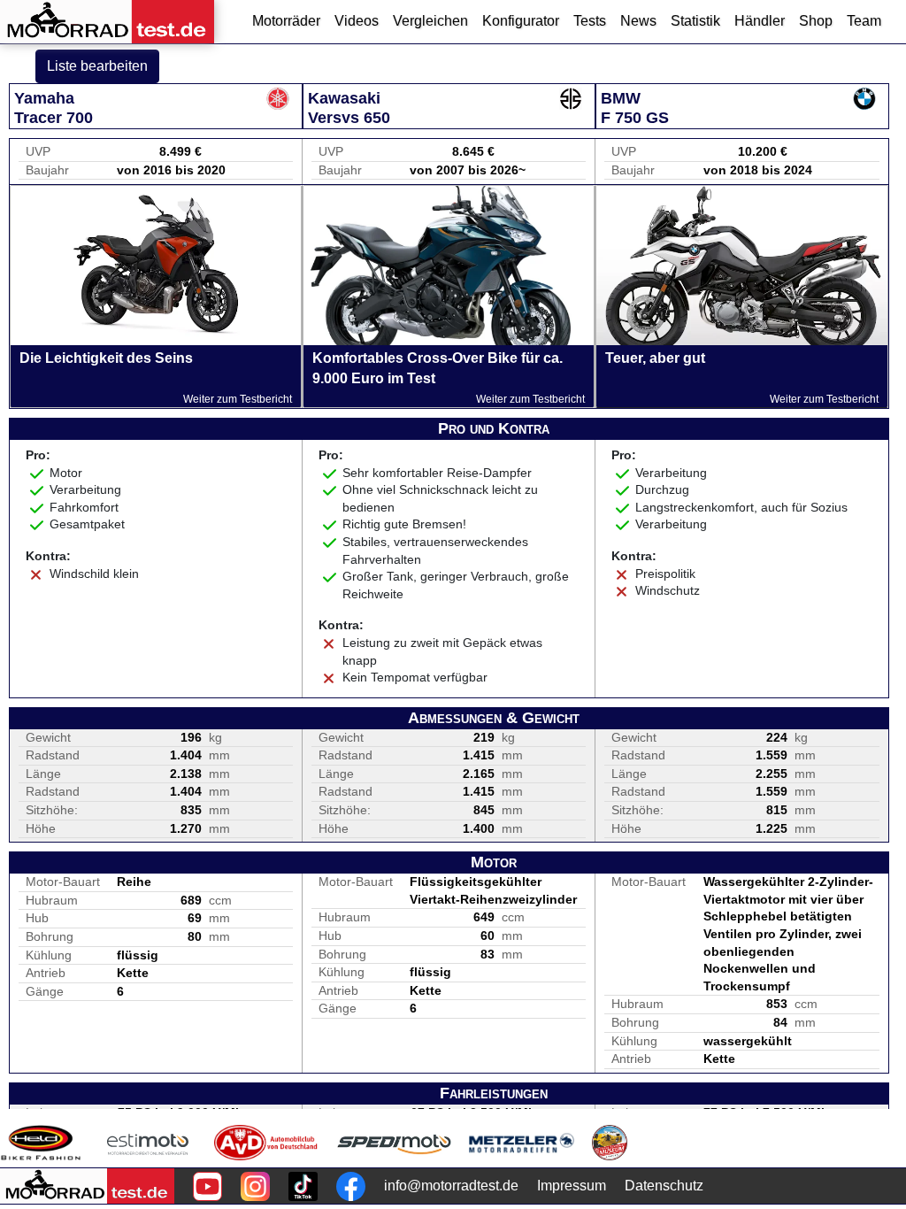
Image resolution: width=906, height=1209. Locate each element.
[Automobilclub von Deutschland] (266, 1142)
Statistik (695, 20)
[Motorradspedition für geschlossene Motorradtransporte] (394, 1142)
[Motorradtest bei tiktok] (303, 1186)
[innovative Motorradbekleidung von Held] (40, 1142)
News (638, 20)
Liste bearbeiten (97, 65)
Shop (816, 20)
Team (864, 20)
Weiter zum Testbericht (237, 399)
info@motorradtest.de (451, 1185)
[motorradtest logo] (87, 1186)
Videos (356, 20)
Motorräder (286, 20)
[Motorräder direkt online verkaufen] (148, 1142)
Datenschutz (664, 1185)
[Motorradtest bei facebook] (350, 1186)
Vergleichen (430, 20)
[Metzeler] (521, 1142)
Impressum (571, 1185)
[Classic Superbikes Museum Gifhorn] (609, 1142)
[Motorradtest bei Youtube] (207, 1186)
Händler (759, 20)
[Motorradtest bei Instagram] (255, 1186)
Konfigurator (520, 20)
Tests (589, 20)
